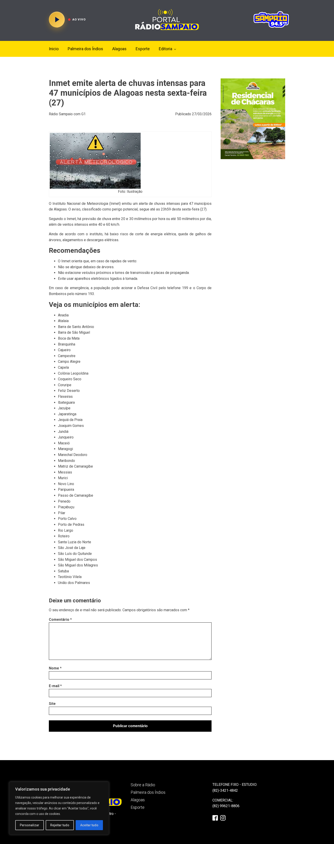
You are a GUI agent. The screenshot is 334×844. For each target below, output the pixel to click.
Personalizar (29, 825)
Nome (55, 668)
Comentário (60, 619)
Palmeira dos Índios (85, 48)
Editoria (165, 48)
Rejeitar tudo (59, 825)
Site (52, 703)
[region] (59, 808)
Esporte (143, 48)
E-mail (55, 686)
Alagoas (119, 48)
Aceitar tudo (89, 825)
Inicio (54, 48)
